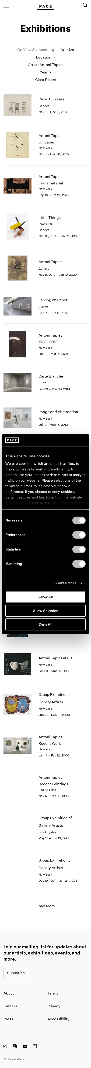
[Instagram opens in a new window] (5, 1047)
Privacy (53, 1006)
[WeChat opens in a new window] (15, 1047)
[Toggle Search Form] (85, 5)
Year (44, 72)
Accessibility (58, 1019)
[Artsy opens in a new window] (35, 1047)
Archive (67, 50)
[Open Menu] (6, 6)
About (9, 993)
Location (44, 57)
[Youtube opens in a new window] (25, 1047)
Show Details (65, 583)
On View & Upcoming (36, 50)
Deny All (45, 624)
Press (8, 1019)
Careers (10, 1006)
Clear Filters (45, 79)
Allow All (45, 597)
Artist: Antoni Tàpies (45, 64)
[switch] (79, 535)
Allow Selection (45, 611)
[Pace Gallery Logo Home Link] (45, 6)
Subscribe (16, 973)
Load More (45, 906)
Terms (52, 993)
